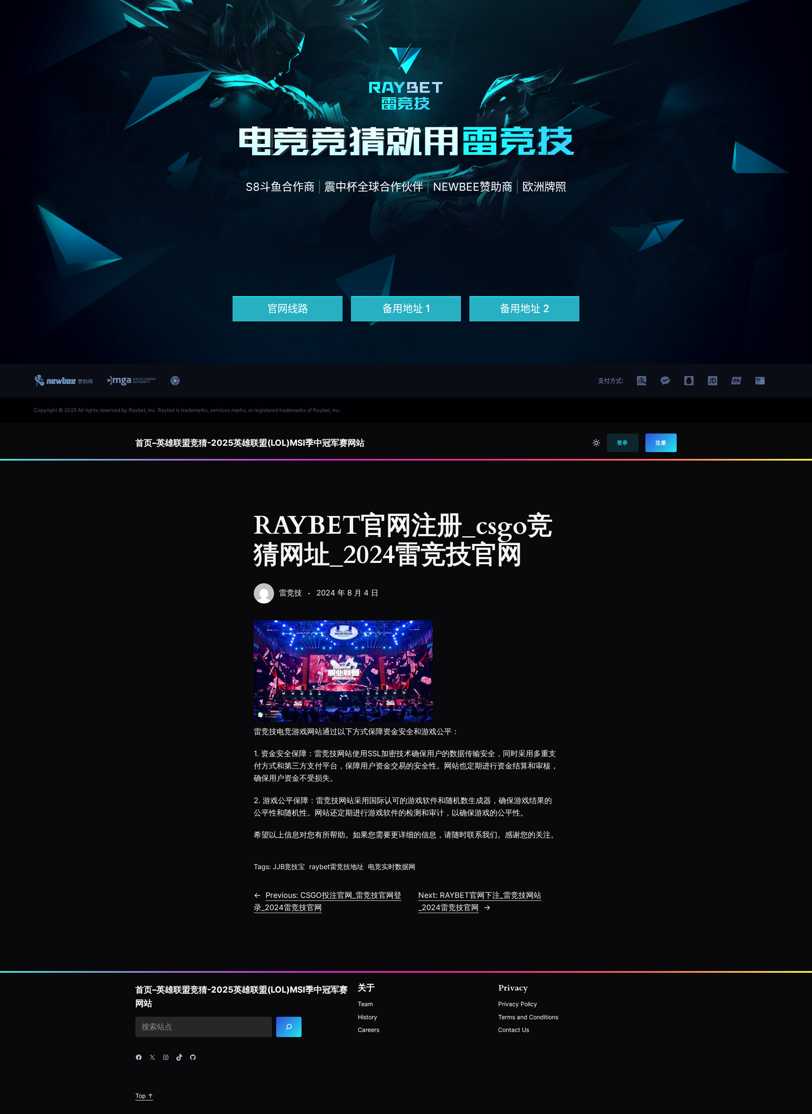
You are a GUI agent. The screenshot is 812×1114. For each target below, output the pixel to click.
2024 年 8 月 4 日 (347, 592)
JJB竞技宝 (289, 866)
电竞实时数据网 (391, 866)
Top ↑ (144, 1095)
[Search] (289, 1027)
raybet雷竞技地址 (336, 866)
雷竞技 (290, 592)
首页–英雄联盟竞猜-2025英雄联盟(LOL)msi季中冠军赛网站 (250, 443)
